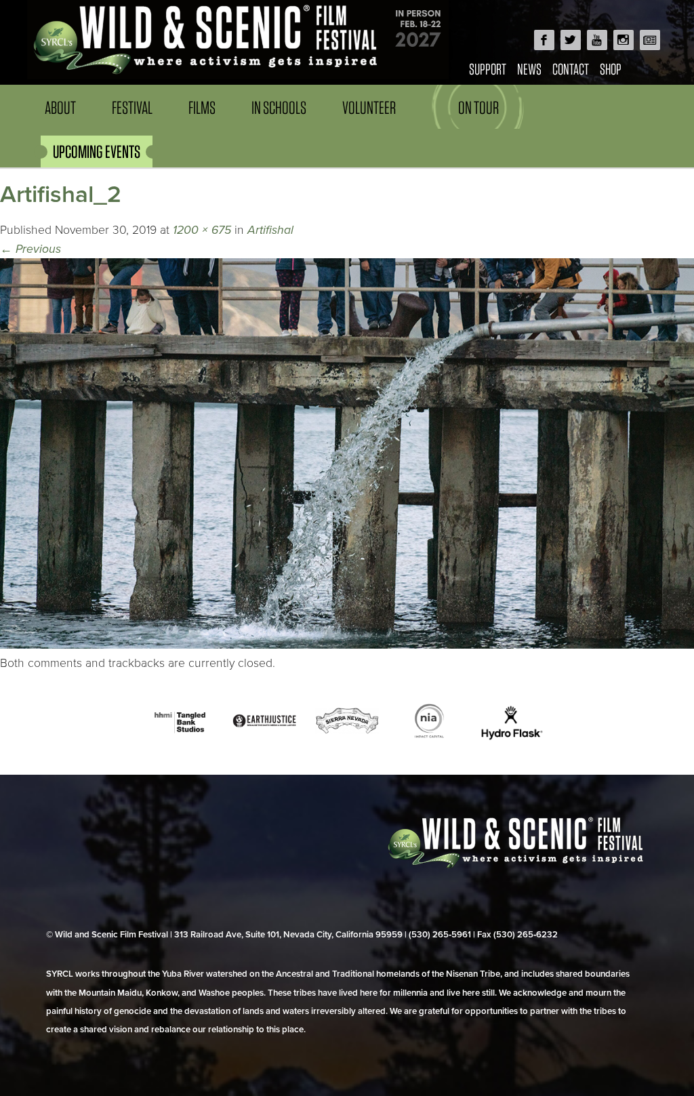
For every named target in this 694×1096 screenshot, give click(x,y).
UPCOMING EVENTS (96, 151)
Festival (132, 107)
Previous (30, 249)
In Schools (278, 107)
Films (202, 107)
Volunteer (369, 107)
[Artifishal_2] (347, 645)
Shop (610, 69)
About (60, 107)
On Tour (478, 107)
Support (487, 69)
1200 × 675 (202, 230)
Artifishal (270, 230)
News (529, 69)
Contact (570, 69)
